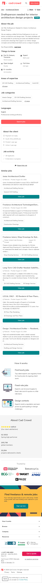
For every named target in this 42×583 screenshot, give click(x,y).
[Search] (26, 3)
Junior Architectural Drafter (14, 176)
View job (21, 197)
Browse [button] (4, 526)
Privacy (6, 572)
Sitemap (19, 572)
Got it (5, 579)
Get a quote (31, 554)
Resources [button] (5, 537)
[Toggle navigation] (5, 3)
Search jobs (21, 122)
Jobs (2, 9)
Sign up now (21, 506)
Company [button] (5, 531)
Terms (13, 572)
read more (17, 47)
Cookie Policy (23, 580)
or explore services (31, 559)
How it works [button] (6, 521)
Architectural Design (12, 9)
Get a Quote (34, 3)
